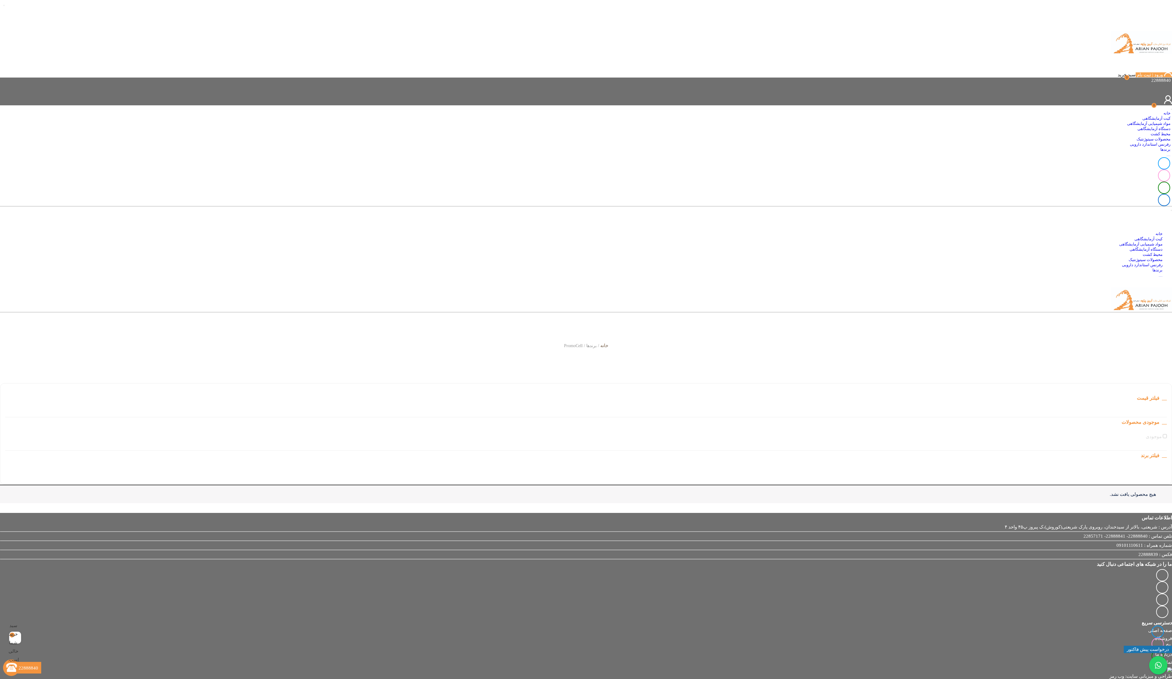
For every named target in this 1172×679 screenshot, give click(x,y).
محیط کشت (1160, 134)
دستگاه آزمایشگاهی (1154, 129)
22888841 (1115, 536)
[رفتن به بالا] (15, 651)
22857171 (1093, 536)
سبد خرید (1127, 74)
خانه (1166, 113)
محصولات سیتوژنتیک (1153, 139)
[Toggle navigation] (1171, 109)
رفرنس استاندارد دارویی (1150, 144)
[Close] (4, 5)
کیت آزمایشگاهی (1156, 118)
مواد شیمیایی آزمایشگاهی (1148, 124)
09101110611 (1129, 545)
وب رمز (1116, 676)
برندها (1165, 149)
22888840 (1138, 536)
